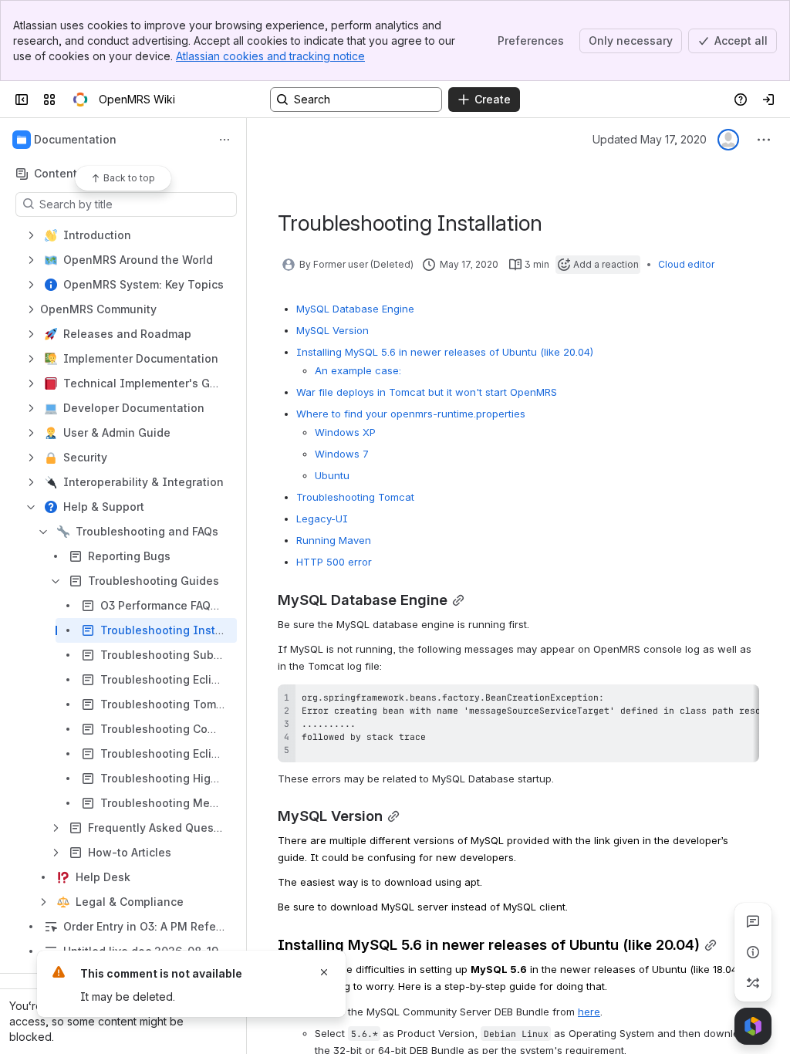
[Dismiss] (324, 972)
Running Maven (333, 540)
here (589, 1011)
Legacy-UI (322, 518)
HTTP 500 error (334, 562)
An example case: (358, 370)
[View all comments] (753, 921)
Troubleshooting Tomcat (355, 497)
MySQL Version (332, 330)
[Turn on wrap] (713, 701)
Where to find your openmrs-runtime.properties (410, 413)
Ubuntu (332, 475)
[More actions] (224, 139)
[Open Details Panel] (753, 952)
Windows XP (345, 432)
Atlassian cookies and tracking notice (270, 55)
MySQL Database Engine (355, 308)
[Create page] (753, 983)
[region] (518, 723)
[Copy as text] (740, 701)
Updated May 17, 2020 (649, 139)
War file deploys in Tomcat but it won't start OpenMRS (426, 392)
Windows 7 (342, 454)
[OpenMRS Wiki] (80, 99)
